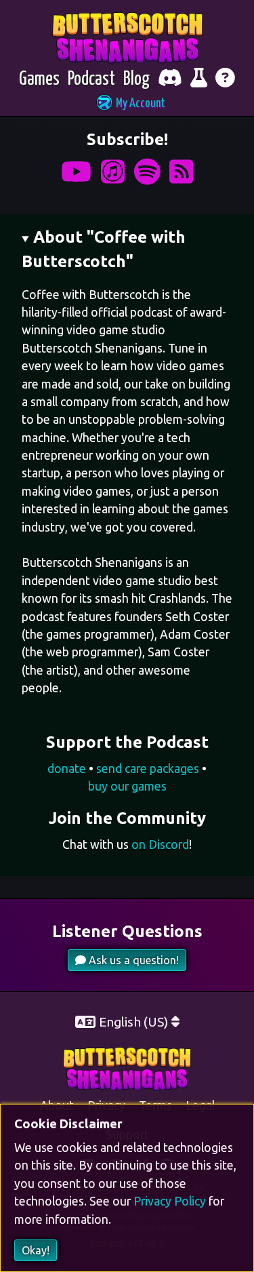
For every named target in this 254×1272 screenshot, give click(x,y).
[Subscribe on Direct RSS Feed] (181, 172)
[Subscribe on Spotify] (147, 172)
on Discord (160, 844)
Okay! (35, 1250)
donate (66, 768)
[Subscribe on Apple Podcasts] (113, 172)
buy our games (127, 786)
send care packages (147, 768)
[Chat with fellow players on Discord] (170, 79)
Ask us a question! (132, 960)
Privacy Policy (169, 1201)
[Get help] (225, 79)
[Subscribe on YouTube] (76, 172)
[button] (127, 104)
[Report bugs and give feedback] (198, 79)
